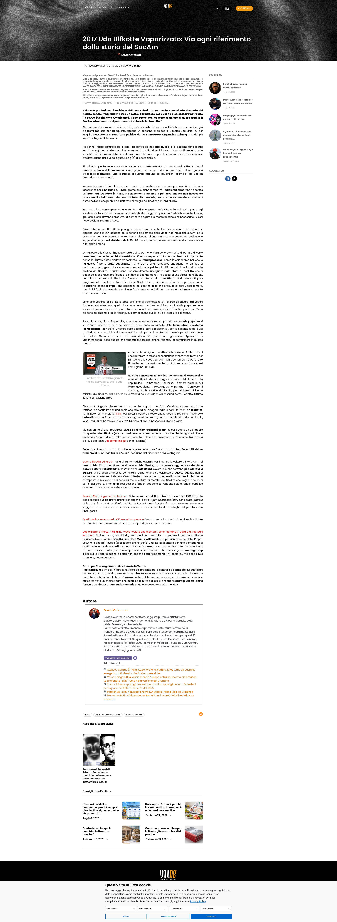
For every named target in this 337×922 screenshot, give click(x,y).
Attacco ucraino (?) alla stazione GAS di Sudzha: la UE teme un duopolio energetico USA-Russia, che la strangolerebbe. (149, 671)
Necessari (112, 908)
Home (85, 7)
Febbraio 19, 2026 (93, 839)
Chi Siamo (122, 7)
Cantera (103, 7)
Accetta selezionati (168, 917)
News (93, 7)
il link (118, 413)
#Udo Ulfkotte (134, 715)
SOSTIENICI (244, 8)
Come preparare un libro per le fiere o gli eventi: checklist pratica (163, 831)
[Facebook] (228, 178)
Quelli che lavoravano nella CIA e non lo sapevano (113, 519)
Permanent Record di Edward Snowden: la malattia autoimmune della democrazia (97, 774)
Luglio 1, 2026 (91, 818)
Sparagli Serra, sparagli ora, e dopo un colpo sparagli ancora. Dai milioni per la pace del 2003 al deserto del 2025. (150, 686)
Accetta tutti (211, 917)
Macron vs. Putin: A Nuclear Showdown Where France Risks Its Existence (150, 692)
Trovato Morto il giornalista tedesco (105, 496)
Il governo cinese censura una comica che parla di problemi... (237, 135)
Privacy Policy (198, 901)
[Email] (135, 658)
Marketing (208, 908)
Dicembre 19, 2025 (156, 839)
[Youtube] (234, 178)
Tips (112, 7)
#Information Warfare (108, 715)
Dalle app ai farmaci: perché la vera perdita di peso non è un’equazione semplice (163, 807)
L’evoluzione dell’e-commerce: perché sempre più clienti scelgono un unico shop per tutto (101, 808)
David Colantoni (131, 55)
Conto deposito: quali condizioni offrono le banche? (97, 831)
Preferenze (145, 908)
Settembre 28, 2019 (95, 782)
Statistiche (177, 908)
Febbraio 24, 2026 (156, 815)
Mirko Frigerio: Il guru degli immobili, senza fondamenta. (238, 153)
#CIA (87, 715)
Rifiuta (126, 917)
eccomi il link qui (116, 441)
